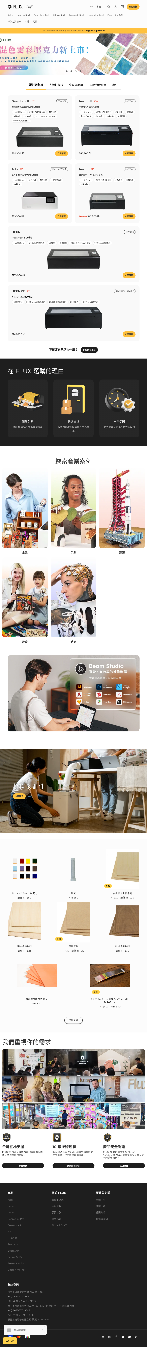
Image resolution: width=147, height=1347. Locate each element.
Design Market (17, 1269)
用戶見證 (56, 1206)
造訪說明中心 (73, 1165)
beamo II (13, 1212)
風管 (73, 893)
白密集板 (73, 946)
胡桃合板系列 (122, 946)
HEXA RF (13, 1238)
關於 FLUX (58, 1199)
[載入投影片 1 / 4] (66, 71)
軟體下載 (101, 1206)
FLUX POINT (59, 1225)
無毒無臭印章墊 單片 (37, 999)
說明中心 (101, 1199)
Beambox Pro (16, 1219)
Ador (10, 1199)
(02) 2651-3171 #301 (19, 1310)
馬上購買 (124, 1165)
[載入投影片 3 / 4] (76, 71)
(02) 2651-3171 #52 (18, 1296)
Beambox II (15, 1225)
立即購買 (61, 153)
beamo (12, 1206)
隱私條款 (56, 1219)
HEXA (11, 1231)
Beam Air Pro (16, 1257)
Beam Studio (16, 1263)
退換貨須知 (102, 1219)
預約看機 (133, 6)
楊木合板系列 (24, 946)
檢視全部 (73, 1020)
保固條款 (101, 1212)
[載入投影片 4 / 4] (80, 71)
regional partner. (96, 30)
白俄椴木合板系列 (122, 893)
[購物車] (122, 6)
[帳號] (115, 6)
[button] (109, 6)
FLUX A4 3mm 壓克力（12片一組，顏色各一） (110, 1001)
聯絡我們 (23, 1165)
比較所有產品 (89, 350)
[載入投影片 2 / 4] (71, 71)
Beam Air (13, 1250)
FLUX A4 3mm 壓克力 (24, 893)
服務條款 (56, 1212)
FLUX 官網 (95, 6)
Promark (13, 1244)
